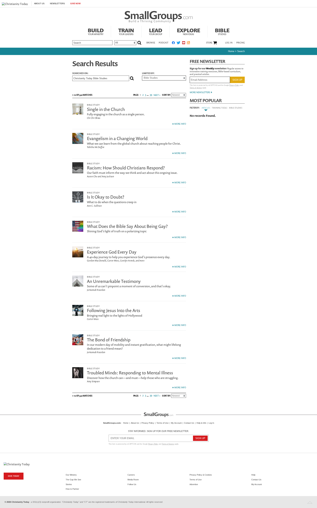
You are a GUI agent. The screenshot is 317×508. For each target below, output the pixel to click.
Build (95, 31)
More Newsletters (200, 92)
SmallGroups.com (112, 423)
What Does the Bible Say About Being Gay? (127, 226)
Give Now (75, 3)
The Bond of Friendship (108, 340)
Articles (206, 107)
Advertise (194, 484)
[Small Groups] (159, 17)
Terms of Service (196, 88)
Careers (131, 475)
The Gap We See (73, 479)
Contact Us (189, 423)
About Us (39, 3)
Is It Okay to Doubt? (105, 197)
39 (151, 94)
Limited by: (148, 73)
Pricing (240, 42)
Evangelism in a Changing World (117, 138)
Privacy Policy (234, 85)
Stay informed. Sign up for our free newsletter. (158, 431)
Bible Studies (235, 107)
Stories (69, 484)
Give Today (13, 476)
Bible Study (93, 104)
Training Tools (219, 107)
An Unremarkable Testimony (114, 281)
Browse (150, 42)
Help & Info (201, 423)
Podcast (163, 42)
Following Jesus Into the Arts (113, 310)
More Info (180, 123)
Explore (188, 31)
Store (209, 42)
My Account (176, 423)
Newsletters (57, 3)
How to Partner (72, 489)
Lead (155, 31)
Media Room (133, 479)
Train (126, 31)
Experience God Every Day (111, 252)
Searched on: (80, 73)
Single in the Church (106, 109)
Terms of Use (162, 423)
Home (231, 51)
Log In (228, 42)
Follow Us (131, 484)
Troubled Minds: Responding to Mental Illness (130, 373)
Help (253, 475)
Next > (157, 95)
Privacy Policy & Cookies (201, 475)
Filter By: (195, 107)
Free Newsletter (207, 61)
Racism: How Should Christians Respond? (126, 168)
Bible (222, 31)
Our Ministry (71, 475)
